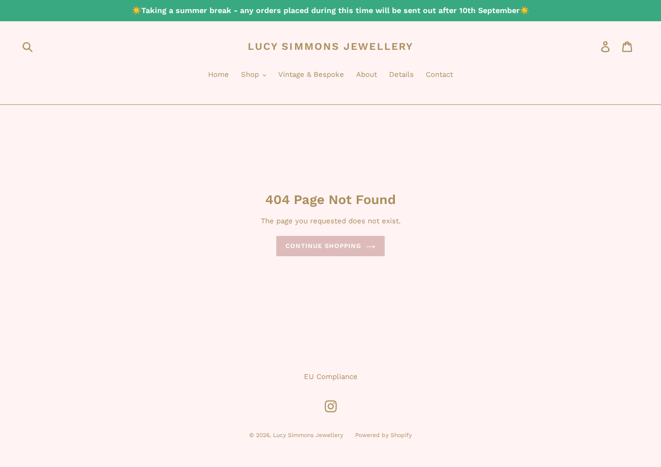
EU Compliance (331, 376)
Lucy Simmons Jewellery (330, 46)
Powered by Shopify (383, 435)
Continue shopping (323, 245)
